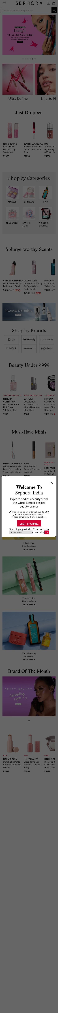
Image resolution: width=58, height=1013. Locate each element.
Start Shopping (29, 523)
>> (46, 532)
